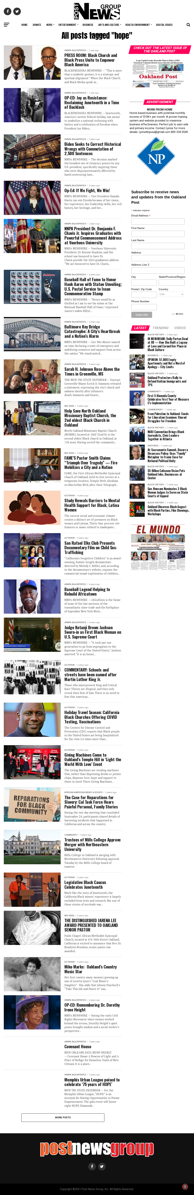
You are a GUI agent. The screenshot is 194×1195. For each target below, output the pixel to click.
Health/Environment (137, 25)
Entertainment (67, 25)
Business (88, 25)
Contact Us (96, 35)
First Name (138, 228)
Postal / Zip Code (141, 289)
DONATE (37, 25)
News (49, 25)
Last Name (137, 240)
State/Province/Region (171, 276)
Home (24, 25)
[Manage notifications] (185, 1187)
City (133, 276)
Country (163, 289)
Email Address (141, 216)
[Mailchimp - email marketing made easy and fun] (177, 314)
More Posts (63, 1117)
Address (136, 252)
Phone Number (140, 301)
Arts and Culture (108, 25)
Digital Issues (164, 25)
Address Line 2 (140, 264)
